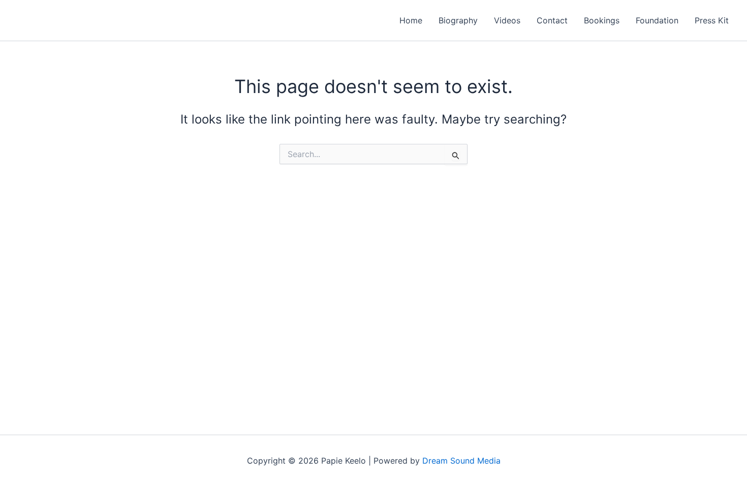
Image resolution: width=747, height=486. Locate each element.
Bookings (601, 20)
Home (410, 20)
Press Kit (712, 20)
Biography (458, 20)
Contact (552, 20)
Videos (507, 20)
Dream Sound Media (461, 460)
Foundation (657, 20)
